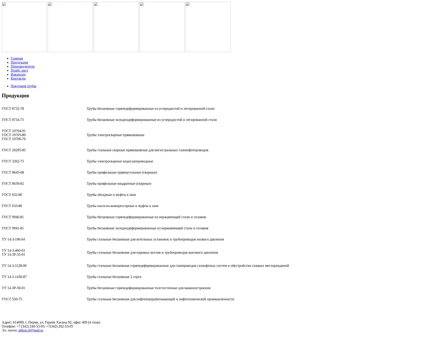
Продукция (19, 62)
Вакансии (18, 74)
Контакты (18, 78)
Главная (17, 58)
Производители (23, 66)
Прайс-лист (19, 70)
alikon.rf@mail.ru (30, 330)
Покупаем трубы (23, 86)
